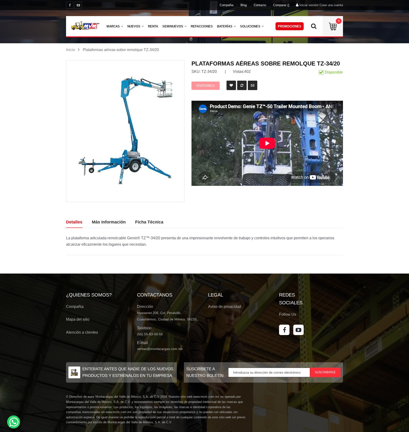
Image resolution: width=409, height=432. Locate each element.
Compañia (226, 5)
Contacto (260, 5)
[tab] (74, 222)
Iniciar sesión (308, 5)
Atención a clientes (82, 332)
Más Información (109, 222)
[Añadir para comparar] (242, 85)
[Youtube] (78, 5)
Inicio (70, 50)
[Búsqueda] (313, 27)
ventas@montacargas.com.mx (160, 349)
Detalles (74, 222)
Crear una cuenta (331, 5)
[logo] (85, 25)
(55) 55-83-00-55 (150, 334)
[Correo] (252, 85)
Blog (243, 5)
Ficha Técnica (149, 222)
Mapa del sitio (77, 319)
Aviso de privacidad (224, 307)
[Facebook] (69, 5)
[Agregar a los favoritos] (231, 85)
